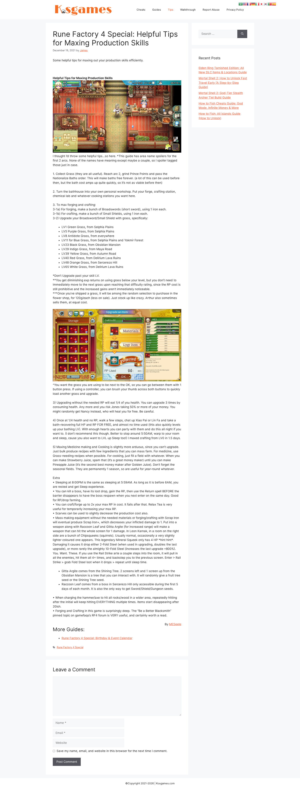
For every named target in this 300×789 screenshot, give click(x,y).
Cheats (141, 9)
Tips (170, 9)
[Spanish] (274, 4)
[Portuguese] (270, 4)
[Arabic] (241, 4)
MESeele (175, 624)
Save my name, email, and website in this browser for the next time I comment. (112, 751)
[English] (245, 4)
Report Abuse (211, 9)
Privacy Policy (235, 9)
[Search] (242, 34)
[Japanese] (261, 4)
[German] (253, 4)
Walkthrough (188, 9)
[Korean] (266, 4)
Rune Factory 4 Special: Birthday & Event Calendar (97, 638)
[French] (249, 4)
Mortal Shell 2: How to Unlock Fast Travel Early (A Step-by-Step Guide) (223, 82)
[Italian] (257, 4)
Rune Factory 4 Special (70, 647)
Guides (156, 9)
